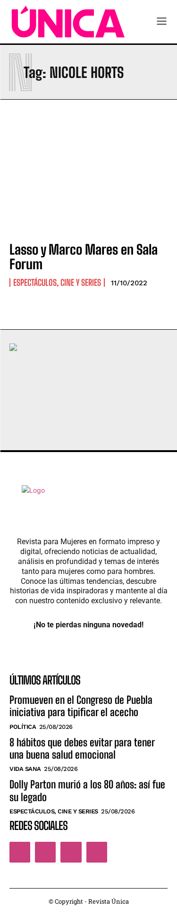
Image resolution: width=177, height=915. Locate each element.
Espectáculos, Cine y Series (57, 282)
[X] (70, 852)
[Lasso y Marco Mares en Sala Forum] (88, 185)
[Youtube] (96, 852)
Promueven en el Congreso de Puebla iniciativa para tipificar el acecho (80, 705)
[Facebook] (19, 852)
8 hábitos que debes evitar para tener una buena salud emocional (82, 748)
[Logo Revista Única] (68, 22)
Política (22, 726)
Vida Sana (25, 768)
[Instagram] (45, 852)
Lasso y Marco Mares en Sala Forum (83, 256)
